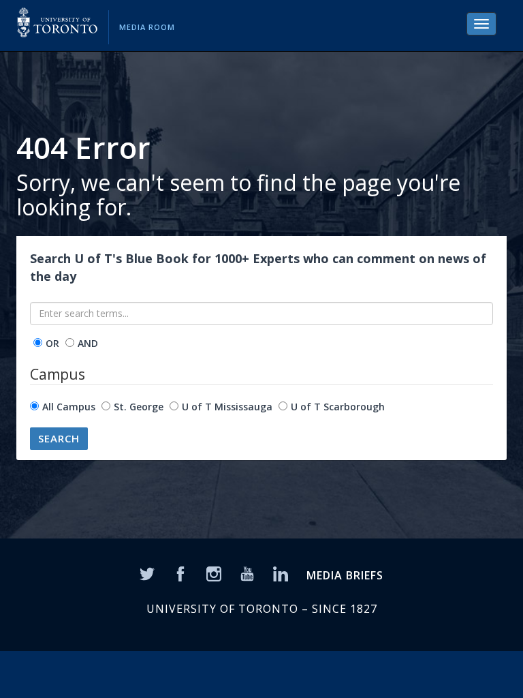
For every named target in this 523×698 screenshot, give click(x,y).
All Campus (68, 406)
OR (52, 343)
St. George (138, 406)
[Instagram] (214, 573)
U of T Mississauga (227, 406)
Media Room (147, 27)
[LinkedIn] (280, 573)
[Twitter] (147, 573)
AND (88, 343)
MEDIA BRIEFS (344, 575)
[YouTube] (247, 573)
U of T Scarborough (338, 406)
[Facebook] (180, 573)
